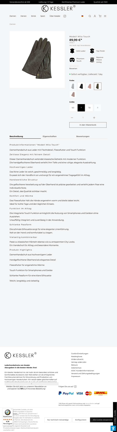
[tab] (25, 137)
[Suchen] (90, 16)
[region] (37, 59)
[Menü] (11, 409)
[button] (113, 428)
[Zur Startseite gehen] (59, 8)
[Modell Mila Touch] (37, 58)
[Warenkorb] (100, 16)
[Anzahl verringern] (72, 117)
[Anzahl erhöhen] (94, 117)
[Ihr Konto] (95, 16)
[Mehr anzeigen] (105, 16)
